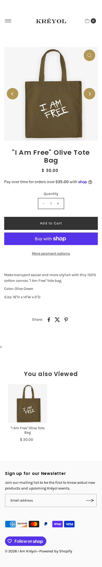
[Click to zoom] (89, 55)
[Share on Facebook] (49, 319)
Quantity (51, 194)
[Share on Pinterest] (66, 319)
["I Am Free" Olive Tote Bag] (27, 403)
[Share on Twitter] (57, 319)
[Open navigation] (8, 20)
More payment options (51, 253)
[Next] (89, 93)
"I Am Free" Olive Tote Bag (27, 430)
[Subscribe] (90, 500)
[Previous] (12, 93)
